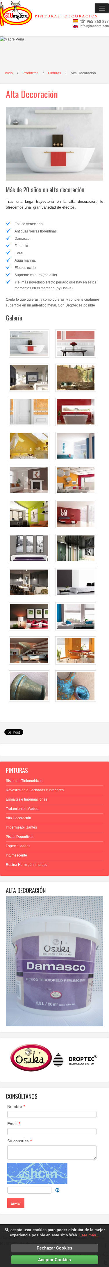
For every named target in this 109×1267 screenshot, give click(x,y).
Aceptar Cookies (54, 1259)
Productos (30, 73)
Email (13, 1123)
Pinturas (54, 73)
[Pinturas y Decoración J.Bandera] (54, 10)
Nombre (16, 1106)
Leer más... (89, 1235)
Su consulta (19, 1141)
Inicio (8, 73)
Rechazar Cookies (54, 1248)
